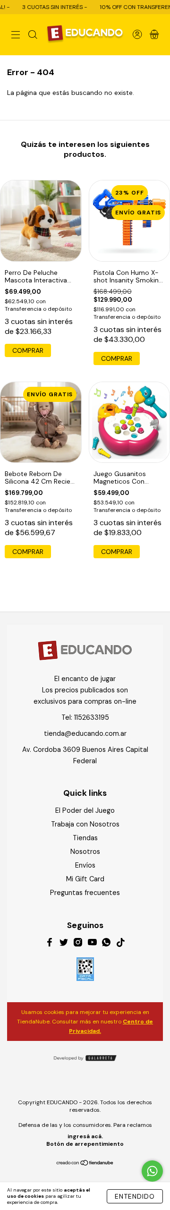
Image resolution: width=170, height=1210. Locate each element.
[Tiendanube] (85, 1163)
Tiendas (85, 838)
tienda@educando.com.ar (85, 733)
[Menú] (15, 35)
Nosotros (85, 851)
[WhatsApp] (106, 943)
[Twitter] (63, 943)
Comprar (27, 350)
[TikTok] (120, 943)
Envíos (85, 865)
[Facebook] (49, 943)
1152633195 (91, 717)
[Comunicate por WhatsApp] (152, 1171)
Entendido (135, 1196)
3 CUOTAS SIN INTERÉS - (47, 7)
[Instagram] (78, 943)
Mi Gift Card (85, 879)
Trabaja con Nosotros (85, 824)
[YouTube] (92, 943)
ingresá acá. (85, 1136)
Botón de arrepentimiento (85, 1144)
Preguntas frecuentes (85, 892)
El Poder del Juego (85, 810)
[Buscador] (32, 35)
